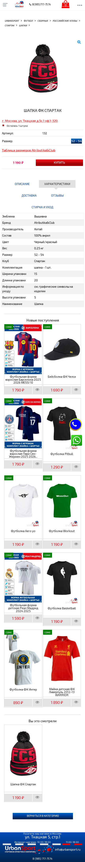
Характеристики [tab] (57, 184)
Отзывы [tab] (57, 195)
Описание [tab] (22, 184)
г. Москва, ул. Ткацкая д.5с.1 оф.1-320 (30, 120)
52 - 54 (76, 141)
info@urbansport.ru (67, 849)
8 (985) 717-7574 (42, 858)
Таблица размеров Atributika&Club (28, 150)
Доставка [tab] (29, 195)
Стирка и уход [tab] (42, 207)
